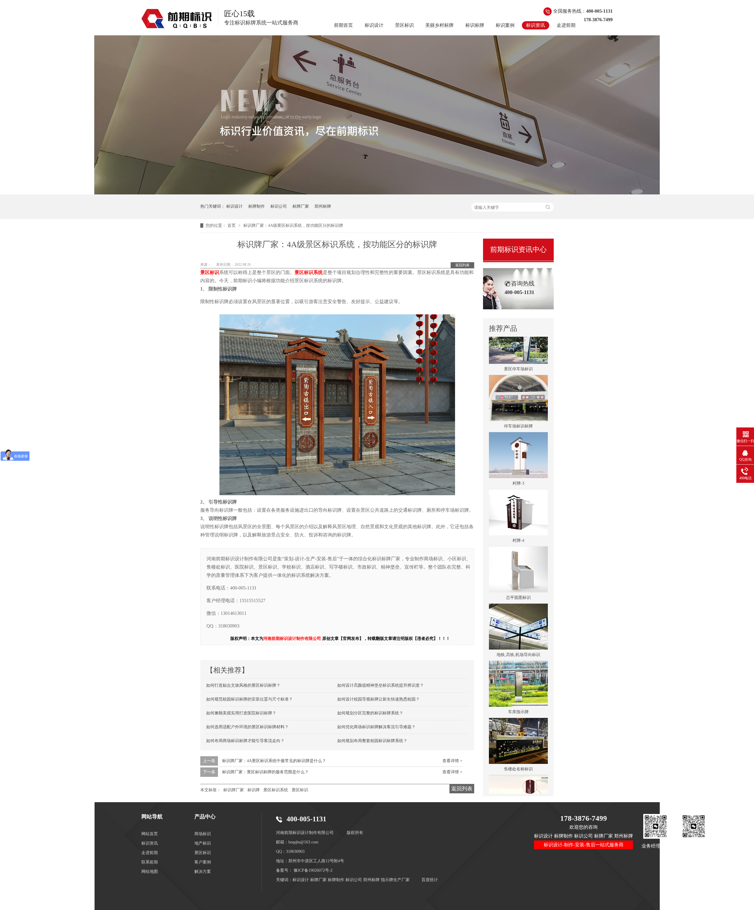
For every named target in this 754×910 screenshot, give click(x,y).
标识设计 (374, 25)
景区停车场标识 (518, 353)
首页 (232, 225)
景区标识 (404, 25)
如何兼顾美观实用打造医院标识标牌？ (241, 713)
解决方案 (202, 871)
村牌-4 (518, 525)
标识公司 (278, 206)
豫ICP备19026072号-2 (313, 870)
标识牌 (253, 790)
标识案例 (505, 25)
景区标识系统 (275, 790)
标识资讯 (535, 25)
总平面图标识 (518, 582)
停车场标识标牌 (518, 410)
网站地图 (149, 871)
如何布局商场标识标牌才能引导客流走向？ (245, 741)
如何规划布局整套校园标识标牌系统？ (372, 741)
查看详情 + (452, 761)
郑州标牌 (323, 206)
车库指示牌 (518, 696)
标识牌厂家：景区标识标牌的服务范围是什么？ (265, 772)
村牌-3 (518, 467)
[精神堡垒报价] (377, 192)
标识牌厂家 (233, 790)
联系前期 (149, 862)
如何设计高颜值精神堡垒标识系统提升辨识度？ (380, 685)
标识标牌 (474, 25)
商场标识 (202, 834)
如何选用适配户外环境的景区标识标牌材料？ (247, 727)
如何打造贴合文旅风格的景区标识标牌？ (243, 685)
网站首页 (149, 834)
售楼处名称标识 (518, 753)
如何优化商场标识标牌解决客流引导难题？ (376, 727)
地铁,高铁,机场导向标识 (518, 639)
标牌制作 (256, 206)
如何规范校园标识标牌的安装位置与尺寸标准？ (249, 699)
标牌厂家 (300, 206)
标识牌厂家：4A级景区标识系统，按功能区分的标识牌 (293, 225)
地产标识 (202, 843)
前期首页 (343, 25)
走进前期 (566, 25)
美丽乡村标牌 (439, 25)
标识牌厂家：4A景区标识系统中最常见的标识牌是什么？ (274, 761)
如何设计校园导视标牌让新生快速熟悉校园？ (378, 699)
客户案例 (202, 862)
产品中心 (205, 817)
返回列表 (462, 265)
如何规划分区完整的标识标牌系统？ (370, 713)
